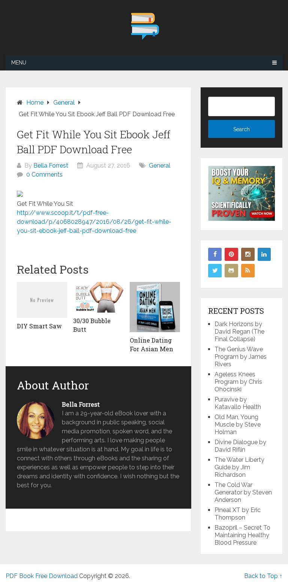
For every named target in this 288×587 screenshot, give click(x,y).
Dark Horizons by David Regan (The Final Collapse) (239, 331)
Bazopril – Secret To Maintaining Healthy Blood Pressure (242, 535)
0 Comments (44, 174)
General (159, 165)
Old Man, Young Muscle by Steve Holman (237, 424)
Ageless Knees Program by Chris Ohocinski (238, 382)
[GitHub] (231, 270)
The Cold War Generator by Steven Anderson (243, 492)
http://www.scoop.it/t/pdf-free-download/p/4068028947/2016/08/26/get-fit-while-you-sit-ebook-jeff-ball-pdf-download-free (94, 221)
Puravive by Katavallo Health (237, 403)
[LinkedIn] (264, 254)
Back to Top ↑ (263, 576)
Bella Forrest (50, 165)
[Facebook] (215, 254)
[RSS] (248, 270)
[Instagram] (248, 254)
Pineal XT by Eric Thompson (237, 513)
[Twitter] (215, 270)
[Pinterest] (231, 254)
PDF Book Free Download (42, 576)
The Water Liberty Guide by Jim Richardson (239, 467)
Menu (18, 63)
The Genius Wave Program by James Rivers (240, 357)
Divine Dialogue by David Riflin (240, 446)
